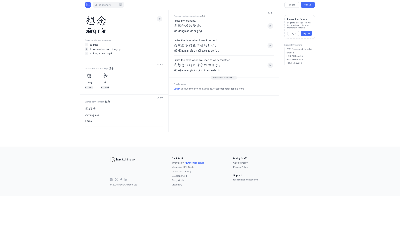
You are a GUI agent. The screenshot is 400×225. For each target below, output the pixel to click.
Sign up (307, 5)
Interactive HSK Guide (183, 167)
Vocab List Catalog (181, 171)
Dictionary (177, 184)
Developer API (179, 176)
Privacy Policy (240, 167)
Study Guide (178, 180)
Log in (292, 5)
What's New (188, 162)
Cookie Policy (240, 162)
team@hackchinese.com (245, 179)
